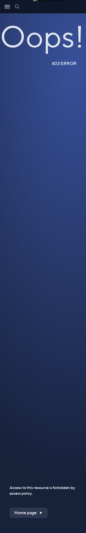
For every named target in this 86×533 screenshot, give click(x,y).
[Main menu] (7, 6)
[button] (29, 513)
